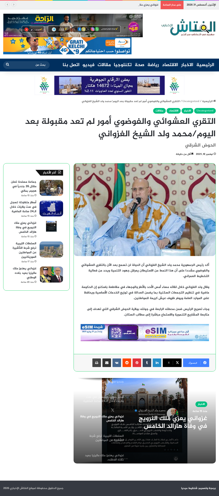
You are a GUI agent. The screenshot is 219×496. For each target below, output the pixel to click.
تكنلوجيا (123, 65)
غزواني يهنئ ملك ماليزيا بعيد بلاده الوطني (24, 273)
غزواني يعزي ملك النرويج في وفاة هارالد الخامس (129, 5)
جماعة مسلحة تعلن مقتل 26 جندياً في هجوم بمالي (23, 186)
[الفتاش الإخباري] (188, 27)
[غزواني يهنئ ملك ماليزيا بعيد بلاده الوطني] (51, 275)
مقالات (104, 65)
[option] (145, 420)
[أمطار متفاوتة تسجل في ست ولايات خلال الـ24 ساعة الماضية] (51, 208)
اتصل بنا (71, 65)
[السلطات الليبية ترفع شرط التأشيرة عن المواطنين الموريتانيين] (51, 249)
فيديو (89, 65)
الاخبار (187, 65)
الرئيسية (205, 65)
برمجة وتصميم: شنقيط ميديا (198, 488)
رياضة (153, 65)
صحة (139, 65)
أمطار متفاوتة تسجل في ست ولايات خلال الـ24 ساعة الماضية (23, 207)
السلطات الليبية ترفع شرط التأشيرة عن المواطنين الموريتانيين (24, 250)
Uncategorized (190, 101)
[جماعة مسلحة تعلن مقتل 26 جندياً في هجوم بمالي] (51, 188)
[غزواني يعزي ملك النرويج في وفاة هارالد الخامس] (51, 226)
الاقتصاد (170, 65)
